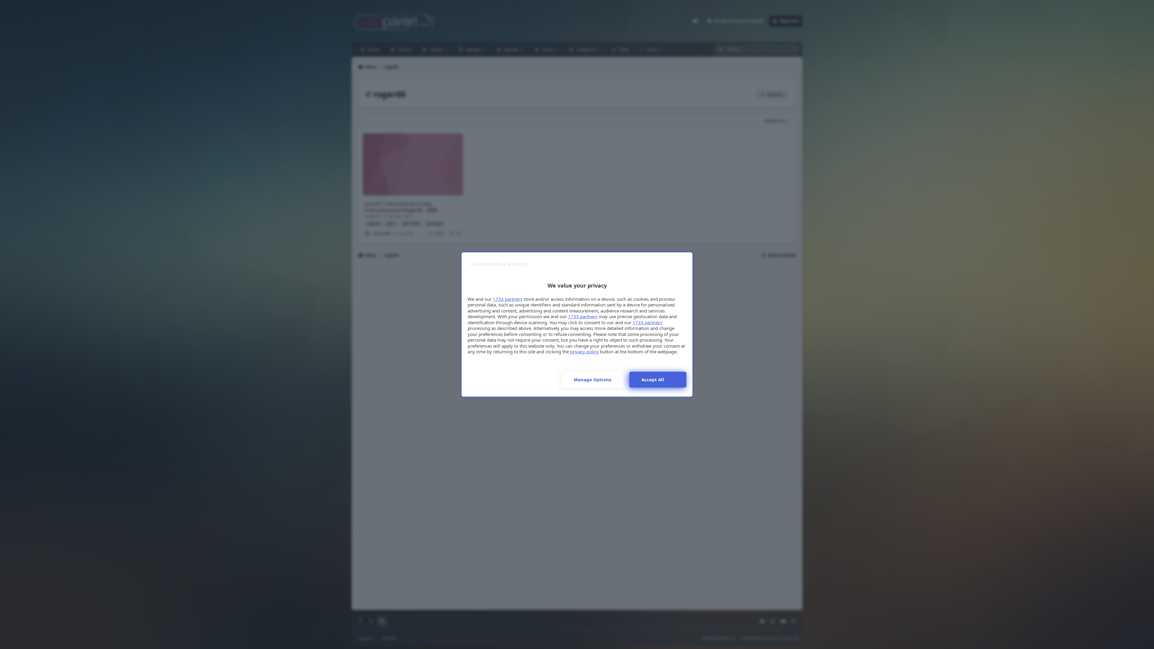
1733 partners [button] (507, 299)
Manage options (592, 379)
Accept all (652, 379)
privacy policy (584, 352)
